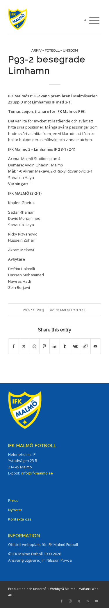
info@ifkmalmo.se (37, 473)
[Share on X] (24, 346)
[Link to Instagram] (70, 601)
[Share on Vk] (75, 346)
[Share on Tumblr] (65, 346)
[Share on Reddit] (85, 346)
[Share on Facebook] (13, 346)
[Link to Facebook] (61, 601)
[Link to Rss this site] (87, 601)
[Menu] (94, 20)
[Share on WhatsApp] (34, 346)
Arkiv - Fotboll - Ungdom (54, 50)
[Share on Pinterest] (44, 346)
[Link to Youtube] (96, 601)
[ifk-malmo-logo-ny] (45, 20)
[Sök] (85, 20)
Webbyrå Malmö (63, 588)
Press (13, 500)
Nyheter (15, 509)
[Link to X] (79, 601)
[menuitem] (85, 20)
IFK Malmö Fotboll (70, 310)
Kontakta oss (19, 519)
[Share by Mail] (96, 346)
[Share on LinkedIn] (55, 346)
